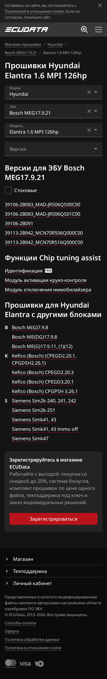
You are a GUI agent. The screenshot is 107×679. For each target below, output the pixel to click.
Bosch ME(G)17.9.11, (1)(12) (42, 346)
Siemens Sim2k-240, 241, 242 (44, 400)
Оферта (12, 631)
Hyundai (55, 44)
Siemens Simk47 (30, 438)
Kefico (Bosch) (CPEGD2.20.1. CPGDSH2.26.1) (44, 359)
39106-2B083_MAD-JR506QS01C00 (42, 214)
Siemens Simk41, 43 (34, 419)
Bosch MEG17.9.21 (21, 52)
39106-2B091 (19, 223)
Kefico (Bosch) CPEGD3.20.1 (43, 382)
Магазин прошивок (23, 44)
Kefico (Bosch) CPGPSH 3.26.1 (45, 391)
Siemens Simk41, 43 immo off (45, 429)
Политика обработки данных (32, 639)
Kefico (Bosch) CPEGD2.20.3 (43, 372)
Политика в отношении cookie (33, 647)
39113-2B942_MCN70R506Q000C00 (44, 233)
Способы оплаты (20, 623)
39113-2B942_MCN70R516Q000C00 (44, 242)
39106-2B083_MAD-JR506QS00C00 (42, 204)
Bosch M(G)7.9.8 (30, 327)
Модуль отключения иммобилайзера (48, 289)
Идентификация (24, 270)
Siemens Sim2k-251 (33, 410)
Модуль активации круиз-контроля (45, 280)
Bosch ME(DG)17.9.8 (34, 337)
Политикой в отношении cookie (34, 11)
